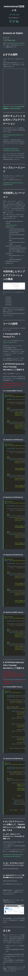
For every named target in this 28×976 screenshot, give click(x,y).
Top (10, 14)
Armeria (9, 40)
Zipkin (13, 40)
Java (6, 40)
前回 (4, 176)
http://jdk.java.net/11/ (11, 225)
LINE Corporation (16, 108)
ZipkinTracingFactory (8, 342)
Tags (17, 14)
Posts (13, 14)
